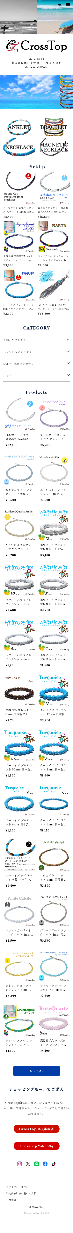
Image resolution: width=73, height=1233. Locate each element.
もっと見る (36, 1071)
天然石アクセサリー (16, 340)
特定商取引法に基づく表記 (21, 1193)
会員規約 (11, 1200)
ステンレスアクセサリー (19, 352)
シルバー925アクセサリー (20, 364)
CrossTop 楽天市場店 (36, 1129)
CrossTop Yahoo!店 (36, 1146)
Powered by (32, 1213)
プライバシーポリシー (18, 1186)
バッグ (7, 375)
